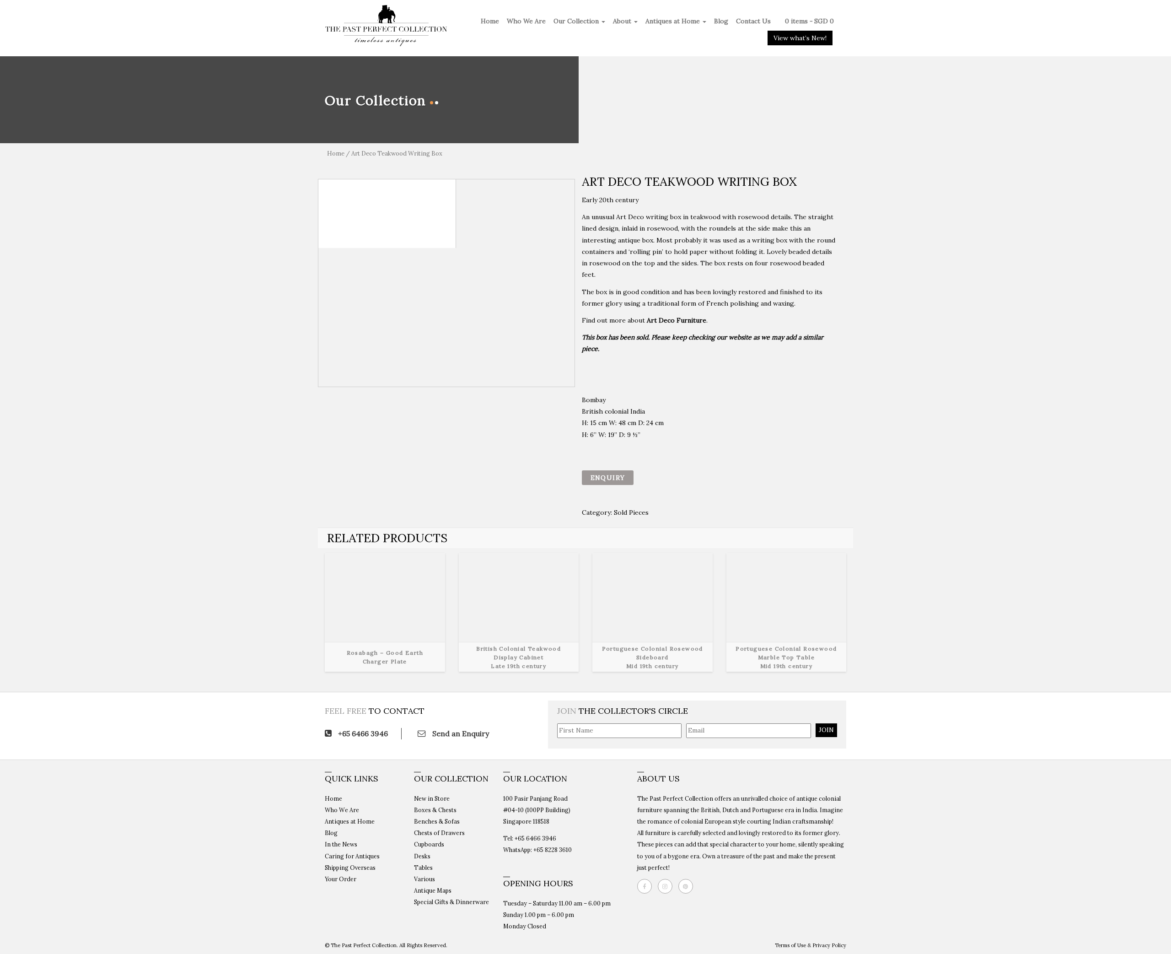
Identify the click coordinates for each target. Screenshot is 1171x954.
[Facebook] (646, 886)
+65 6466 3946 (362, 733)
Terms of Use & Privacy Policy (810, 945)
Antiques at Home (673, 21)
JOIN (826, 730)
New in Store (432, 798)
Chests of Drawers (439, 832)
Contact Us (753, 21)
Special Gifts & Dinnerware (451, 901)
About (623, 21)
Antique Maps (432, 890)
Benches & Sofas (437, 821)
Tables (423, 867)
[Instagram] (667, 886)
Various (424, 879)
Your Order (340, 879)
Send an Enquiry (459, 733)
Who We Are (526, 21)
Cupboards (429, 844)
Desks (422, 856)
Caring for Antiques (352, 856)
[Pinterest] (688, 886)
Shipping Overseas (350, 867)
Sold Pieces (631, 512)
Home (490, 21)
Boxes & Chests (435, 810)
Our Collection (577, 21)
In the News (341, 844)
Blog (721, 21)
